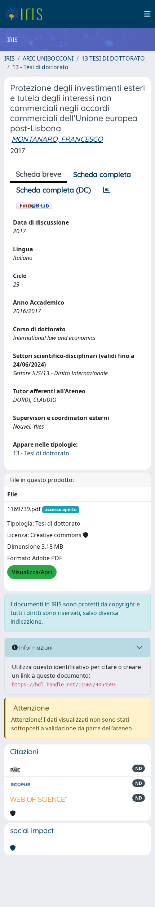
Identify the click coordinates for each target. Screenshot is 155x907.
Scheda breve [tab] (38, 173)
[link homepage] (26, 14)
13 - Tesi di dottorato (40, 67)
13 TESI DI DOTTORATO (113, 58)
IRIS (9, 58)
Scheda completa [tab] (102, 174)
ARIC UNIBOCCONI (48, 58)
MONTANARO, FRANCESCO (57, 138)
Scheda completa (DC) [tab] (53, 189)
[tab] (106, 190)
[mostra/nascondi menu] (147, 14)
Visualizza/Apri (32, 572)
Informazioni (35, 647)
